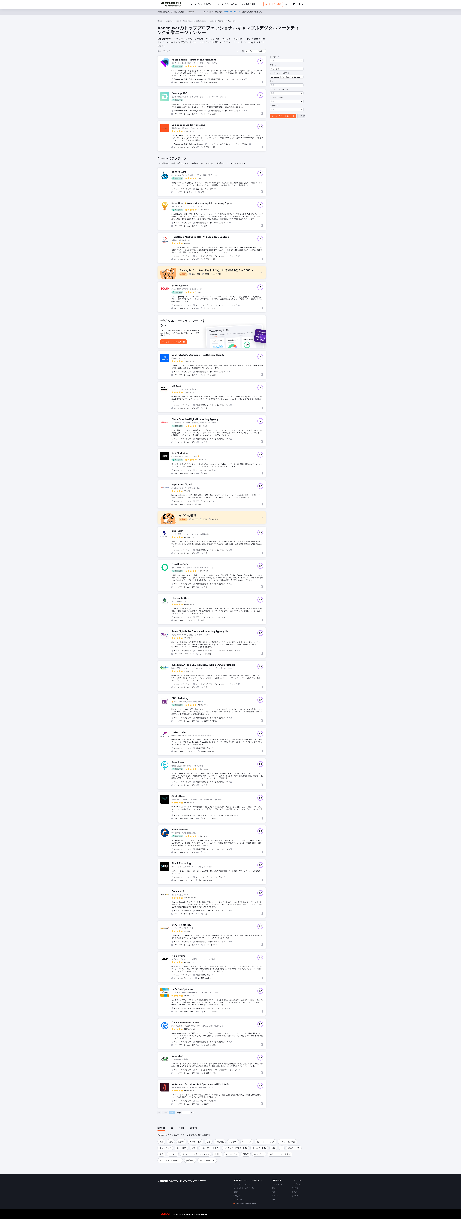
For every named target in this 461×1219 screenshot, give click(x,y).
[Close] (273, 580)
